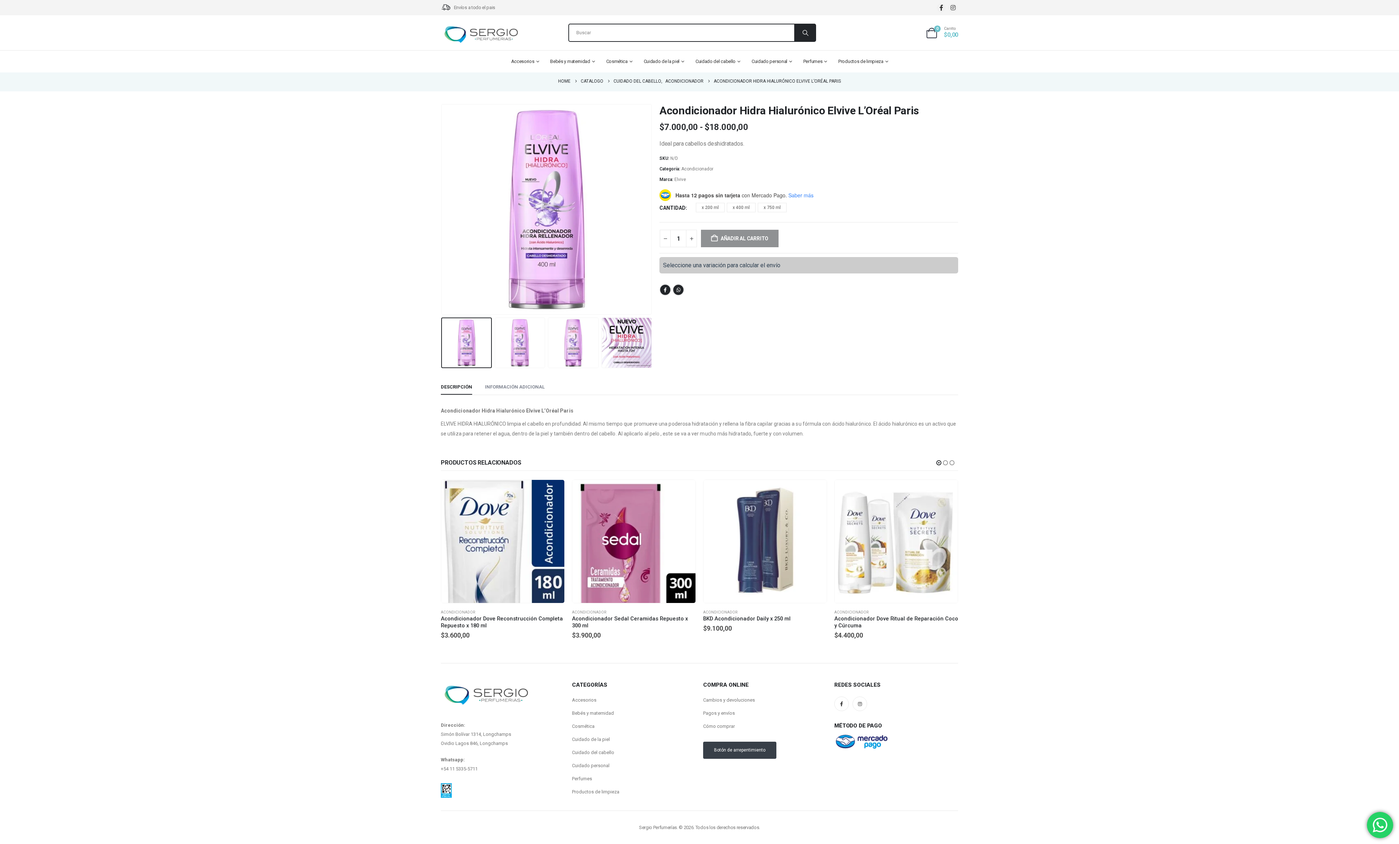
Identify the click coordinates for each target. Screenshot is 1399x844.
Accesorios (522, 61)
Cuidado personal (769, 61)
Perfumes (813, 61)
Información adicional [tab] (515, 387)
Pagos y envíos (719, 725)
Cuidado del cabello (715, 61)
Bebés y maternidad (570, 61)
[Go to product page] (502, 541)
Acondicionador (697, 168)
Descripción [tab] (456, 387)
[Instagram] (952, 7)
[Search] (804, 32)
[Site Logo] (481, 34)
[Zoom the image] (446, 799)
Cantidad (672, 208)
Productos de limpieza (860, 61)
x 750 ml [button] (772, 207)
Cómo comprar (719, 738)
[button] (442, 209)
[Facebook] (941, 7)
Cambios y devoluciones (729, 712)
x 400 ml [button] (741, 207)
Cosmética (617, 61)
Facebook (665, 290)
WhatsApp (678, 290)
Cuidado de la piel (662, 61)
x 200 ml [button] (710, 207)
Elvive (680, 179)
